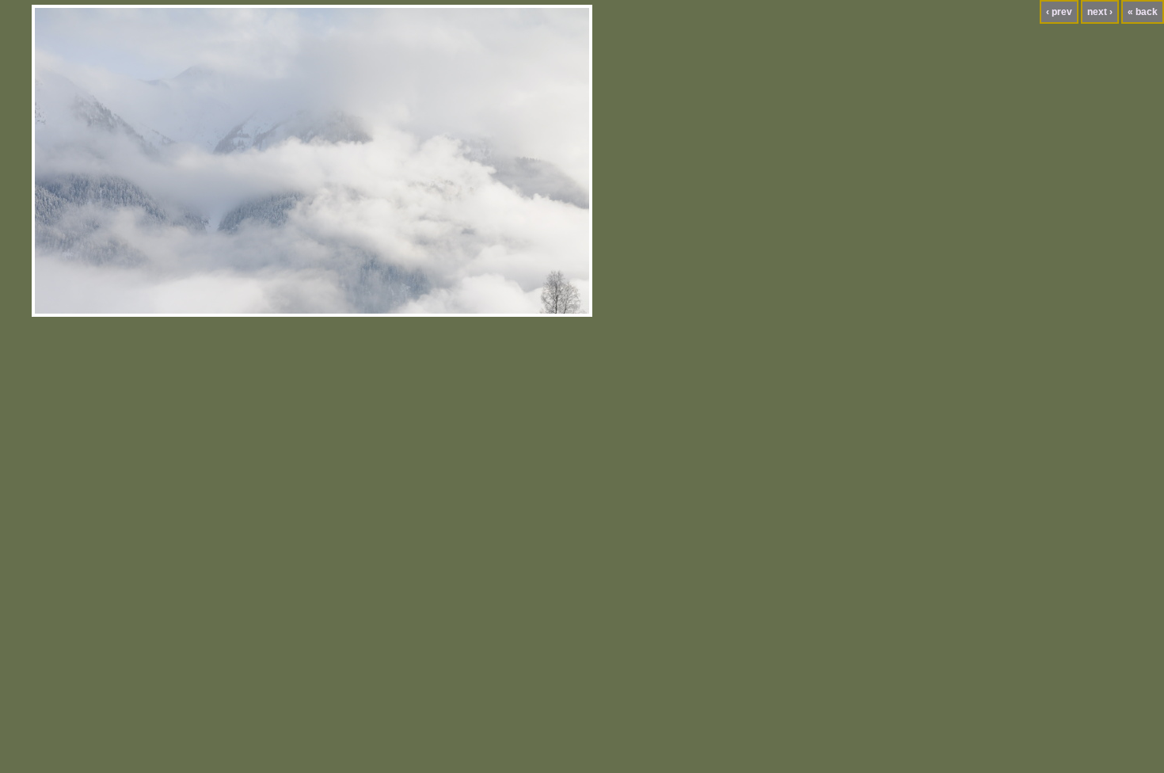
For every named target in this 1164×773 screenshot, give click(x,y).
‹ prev (1059, 11)
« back (1143, 11)
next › (1100, 11)
